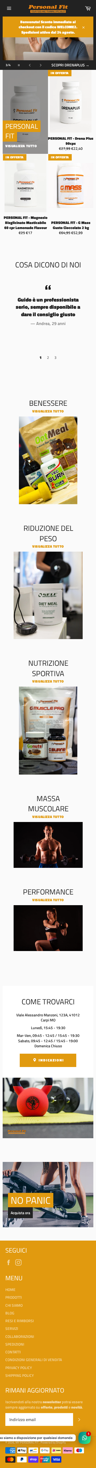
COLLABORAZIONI (19, 1336)
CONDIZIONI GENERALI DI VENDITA (33, 1359)
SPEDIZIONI (14, 1344)
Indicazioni (50, 1060)
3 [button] (55, 357)
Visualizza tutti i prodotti (70, 62)
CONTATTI (13, 1352)
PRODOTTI (13, 1297)
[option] (48, 305)
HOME (10, 1289)
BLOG (9, 1313)
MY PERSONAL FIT (27, 1442)
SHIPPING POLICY (19, 1375)
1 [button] (40, 357)
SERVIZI (11, 1328)
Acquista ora (20, 1213)
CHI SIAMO (14, 1305)
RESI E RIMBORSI (19, 1320)
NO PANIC (31, 1200)
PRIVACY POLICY (18, 1367)
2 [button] (48, 357)
